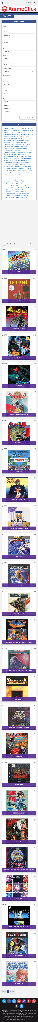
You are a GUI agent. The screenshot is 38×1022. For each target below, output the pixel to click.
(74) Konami (16, 162)
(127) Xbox (17, 150)
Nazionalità (6, 55)
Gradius (19, 386)
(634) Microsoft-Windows (10, 132)
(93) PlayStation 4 (8, 156)
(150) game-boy (15, 146)
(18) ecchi (18, 185)
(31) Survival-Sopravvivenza (23, 172)
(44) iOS (29, 168)
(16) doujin (24, 189)
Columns (19, 898)
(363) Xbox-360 (15, 136)
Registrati (28, 2)
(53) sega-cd (18, 166)
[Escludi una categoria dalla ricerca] (8, 84)
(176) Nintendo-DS (8, 144)
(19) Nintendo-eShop (9, 183)
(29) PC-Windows (8, 176)
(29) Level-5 (22, 174)
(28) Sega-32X (17, 176)
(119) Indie (20, 152)
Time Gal (19, 357)
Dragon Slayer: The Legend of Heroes (19, 870)
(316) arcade (7, 138)
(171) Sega (28, 144)
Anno (4, 49)
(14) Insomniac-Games (21, 197)
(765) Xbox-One (8, 130)
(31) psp (12, 172)
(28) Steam (25, 176)
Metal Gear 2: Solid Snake (19, 927)
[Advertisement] (19, 221)
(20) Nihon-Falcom (24, 180)
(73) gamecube (25, 162)
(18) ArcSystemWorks (9, 185)
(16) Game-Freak (8, 191)
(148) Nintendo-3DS (9, 148)
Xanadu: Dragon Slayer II (19, 414)
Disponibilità (6, 75)
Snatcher (19, 784)
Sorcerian (19, 699)
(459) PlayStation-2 (28, 134)
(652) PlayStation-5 (28, 130)
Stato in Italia (6, 62)
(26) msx (32, 176)
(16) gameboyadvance (9, 193)
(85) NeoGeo (16, 158)
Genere (5, 90)
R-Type (19, 585)
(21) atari (16, 180)
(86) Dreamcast (8, 158)
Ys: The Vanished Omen (19, 528)
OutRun (19, 471)
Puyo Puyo (19, 984)
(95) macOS (7, 154)
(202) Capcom (16, 142)
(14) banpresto (16, 195)
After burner (19, 556)
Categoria (5, 81)
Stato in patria (7, 68)
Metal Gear (18, 613)
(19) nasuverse (26, 181)
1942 (19, 272)
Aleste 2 (19, 841)
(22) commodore (22, 178)
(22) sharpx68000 (8, 180)
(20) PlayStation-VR (9, 181)
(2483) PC (6, 128)
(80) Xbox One (13, 160)
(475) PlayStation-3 (17, 134)
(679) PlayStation (17, 130)
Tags (4, 99)
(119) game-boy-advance (10, 152)
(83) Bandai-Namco (26, 158)
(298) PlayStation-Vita (16, 138)
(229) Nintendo (7, 142)
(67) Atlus (22, 164)
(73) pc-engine (7, 164)
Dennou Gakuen (19, 813)
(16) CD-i (17, 189)
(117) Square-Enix (28, 152)
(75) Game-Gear (8, 162)
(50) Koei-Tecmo (27, 166)
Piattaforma (6, 42)
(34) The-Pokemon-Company (25, 170)
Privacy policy (27, 1019)
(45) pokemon (22, 168)
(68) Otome (16, 164)
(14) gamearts (24, 195)
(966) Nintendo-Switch (27, 128)
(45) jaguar (14, 168)
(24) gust (14, 178)
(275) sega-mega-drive (9, 140)
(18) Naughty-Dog (27, 185)
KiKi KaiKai (19, 443)
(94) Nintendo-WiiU (22, 154)
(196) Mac (23, 142)
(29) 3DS (16, 174)
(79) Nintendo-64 (22, 160)
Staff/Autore (6, 35)
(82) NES (6, 160)
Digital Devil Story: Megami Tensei (19, 670)
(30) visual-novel (8, 174)
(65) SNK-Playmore (9, 166)
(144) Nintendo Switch (21, 148)
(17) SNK (27, 187)
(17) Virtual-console (9, 189)
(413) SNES (7, 136)
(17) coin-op (7, 187)
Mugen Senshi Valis (18, 499)
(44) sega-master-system (10, 170)
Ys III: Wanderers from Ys (19, 727)
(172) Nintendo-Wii (19, 144)
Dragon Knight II (19, 955)
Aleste (19, 756)
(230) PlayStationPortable (23, 140)
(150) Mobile (24, 146)
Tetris (19, 300)
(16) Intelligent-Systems (22, 193)
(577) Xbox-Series (22, 132)
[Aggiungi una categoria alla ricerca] (4, 84)
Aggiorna (23, 118)
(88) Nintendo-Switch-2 (26, 156)
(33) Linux (6, 172)
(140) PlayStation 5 (8, 150)
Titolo (4, 26)
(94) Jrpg (13, 154)
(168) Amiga (7, 146)
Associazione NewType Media (15, 1011)
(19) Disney (18, 181)
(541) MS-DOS (7, 134)
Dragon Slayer (19, 329)
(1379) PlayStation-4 (15, 128)
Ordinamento (6, 105)
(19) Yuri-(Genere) (20, 183)
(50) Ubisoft (7, 168)
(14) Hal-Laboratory (9, 197)
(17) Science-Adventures (17, 187)
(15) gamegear (7, 195)
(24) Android (7, 178)
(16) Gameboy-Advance (20, 191)
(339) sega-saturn (24, 136)
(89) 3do (16, 156)
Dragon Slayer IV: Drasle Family (19, 642)
